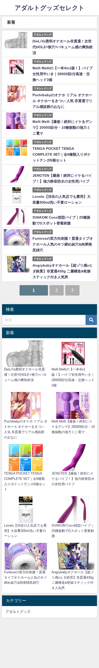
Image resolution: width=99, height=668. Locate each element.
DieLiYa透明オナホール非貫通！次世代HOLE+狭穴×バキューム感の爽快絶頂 (62, 47)
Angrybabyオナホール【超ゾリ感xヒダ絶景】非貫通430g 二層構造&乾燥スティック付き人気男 (62, 271)
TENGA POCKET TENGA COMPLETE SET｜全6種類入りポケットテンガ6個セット (61, 154)
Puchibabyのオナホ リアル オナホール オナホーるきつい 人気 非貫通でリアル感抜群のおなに (62, 100)
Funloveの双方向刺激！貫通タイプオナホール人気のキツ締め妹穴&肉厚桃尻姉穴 (62, 244)
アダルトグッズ (18, 611)
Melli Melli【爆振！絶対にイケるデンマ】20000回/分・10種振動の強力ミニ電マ (62, 127)
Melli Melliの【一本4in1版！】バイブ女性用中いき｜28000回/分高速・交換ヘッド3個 (62, 74)
